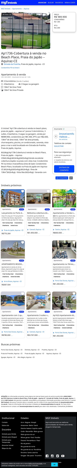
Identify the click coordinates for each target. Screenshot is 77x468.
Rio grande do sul (27, 449)
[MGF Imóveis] (9, 3)
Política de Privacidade (35, 463)
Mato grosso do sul (28, 434)
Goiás (23, 431)
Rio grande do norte (28, 446)
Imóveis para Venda (9, 434)
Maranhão (29, 431)
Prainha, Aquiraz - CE (49, 350)
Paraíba (37, 437)
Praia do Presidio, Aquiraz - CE (11, 353)
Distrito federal (26, 428)
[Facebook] (47, 456)
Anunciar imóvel (7, 445)
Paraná (23, 440)
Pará (32, 437)
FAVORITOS (59, 3)
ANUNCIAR (42, 3)
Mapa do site (6, 448)
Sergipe (23, 456)
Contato (5, 422)
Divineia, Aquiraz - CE (32, 350)
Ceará (36, 425)
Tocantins (38, 456)
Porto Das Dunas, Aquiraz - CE (11, 350)
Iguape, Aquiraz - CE (8, 357)
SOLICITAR (58, 146)
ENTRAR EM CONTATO (64, 169)
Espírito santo (37, 428)
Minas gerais (25, 437)
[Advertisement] (25, 109)
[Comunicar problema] (71, 177)
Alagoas (27, 422)
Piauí (38, 440)
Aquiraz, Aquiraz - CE (53, 353)
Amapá (33, 422)
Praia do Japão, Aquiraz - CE (33, 64)
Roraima (24, 453)
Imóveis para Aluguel (9, 437)
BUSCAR (51, 3)
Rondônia (37, 449)
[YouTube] (62, 456)
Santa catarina (33, 453)
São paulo (30, 456)
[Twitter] (57, 456)
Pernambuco (31, 440)
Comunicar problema (65, 406)
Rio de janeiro (26, 443)
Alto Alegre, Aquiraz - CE (26, 357)
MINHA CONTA (70, 3)
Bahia (31, 425)
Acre (22, 422)
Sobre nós (5, 425)
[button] (4, 33)
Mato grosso (38, 431)
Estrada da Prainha (12, 64)
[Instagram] (52, 456)
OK (54, 464)
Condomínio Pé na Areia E (10, 68)
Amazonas (24, 425)
